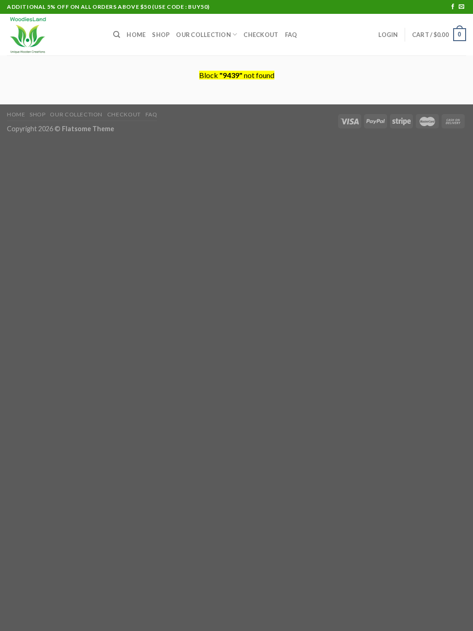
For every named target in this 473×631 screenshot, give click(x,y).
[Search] (116, 34)
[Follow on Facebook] (452, 7)
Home (136, 34)
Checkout (260, 34)
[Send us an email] (461, 7)
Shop (161, 34)
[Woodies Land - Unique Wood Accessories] (53, 34)
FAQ (291, 34)
